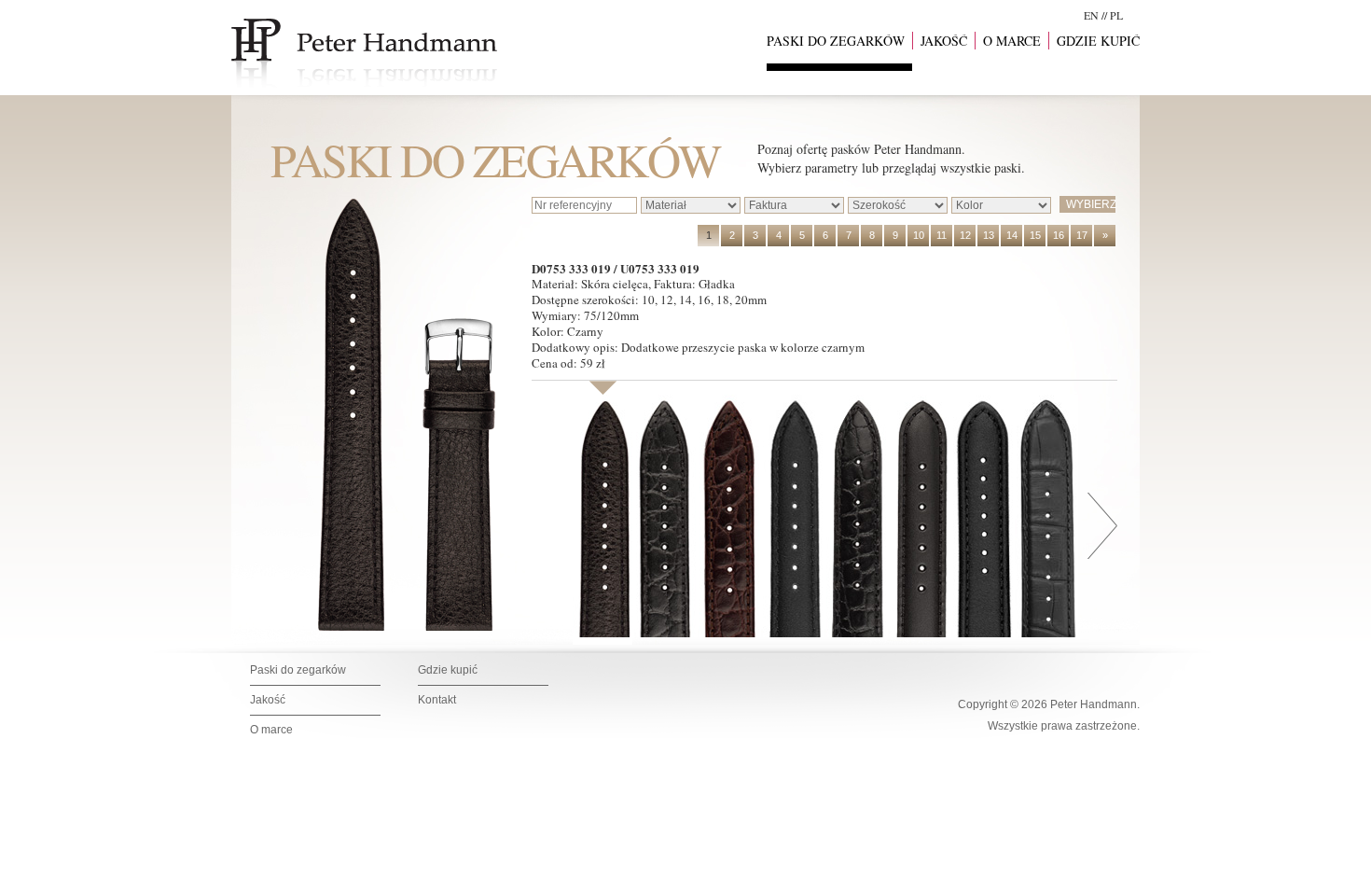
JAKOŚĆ (944, 40)
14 (1012, 235)
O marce (271, 729)
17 (1081, 235)
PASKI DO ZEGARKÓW (836, 40)
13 (988, 235)
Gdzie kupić (448, 669)
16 (1058, 235)
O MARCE (1012, 40)
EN (1091, 14)
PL (1116, 14)
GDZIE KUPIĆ (1098, 40)
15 (1035, 235)
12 (965, 235)
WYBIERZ (1090, 204)
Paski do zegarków (298, 669)
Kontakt (437, 699)
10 (918, 235)
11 (941, 235)
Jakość (267, 699)
